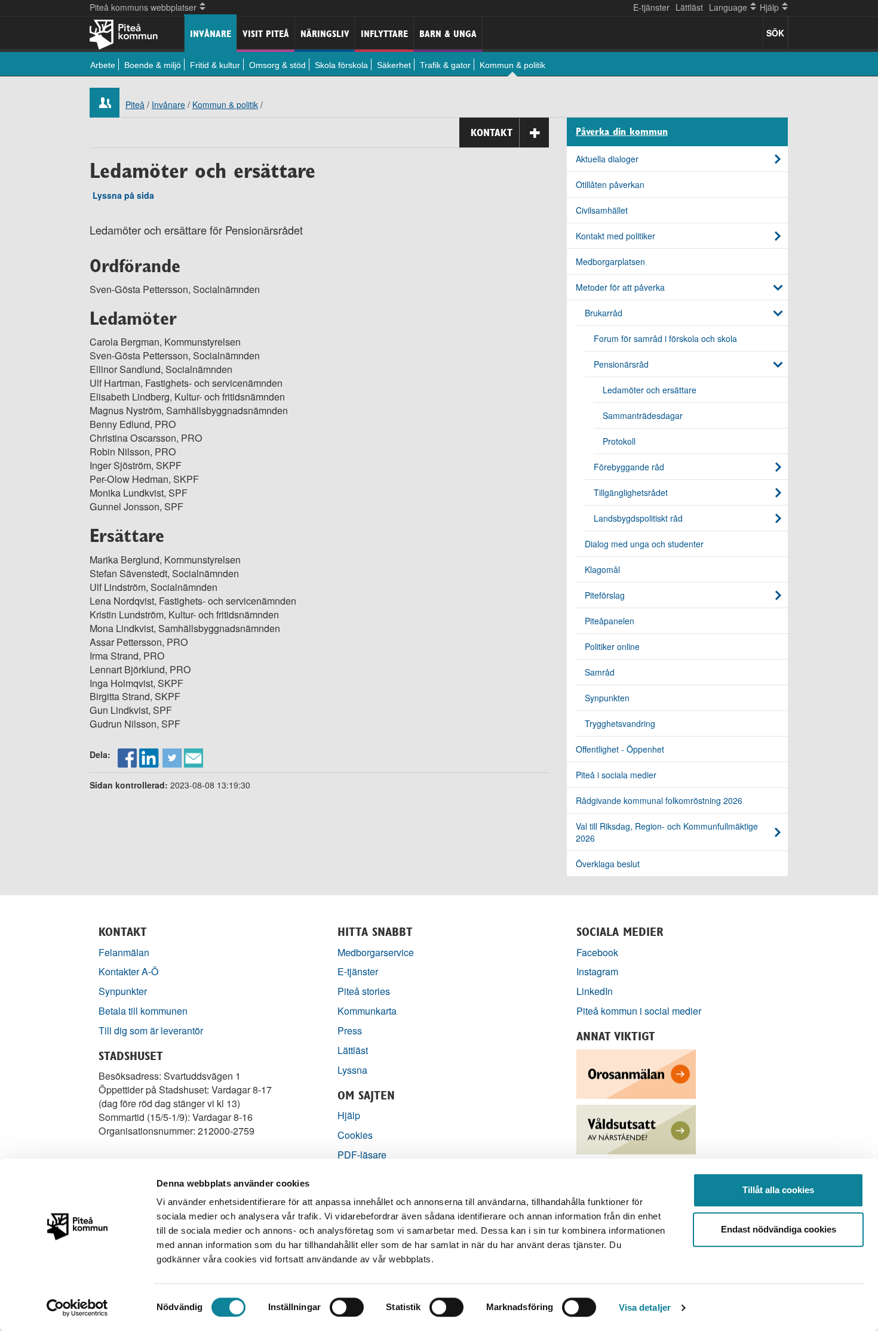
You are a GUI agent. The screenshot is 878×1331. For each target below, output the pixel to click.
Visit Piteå (265, 33)
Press (349, 1030)
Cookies (355, 1135)
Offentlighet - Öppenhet (620, 749)
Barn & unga (448, 33)
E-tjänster (651, 7)
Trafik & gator (445, 65)
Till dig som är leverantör (152, 1030)
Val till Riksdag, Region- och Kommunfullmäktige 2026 (667, 832)
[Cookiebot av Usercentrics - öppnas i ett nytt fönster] (77, 1308)
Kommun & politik (512, 65)
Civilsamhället (602, 210)
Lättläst (689, 7)
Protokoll (619, 441)
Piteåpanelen (609, 621)
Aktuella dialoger (607, 159)
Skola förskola (341, 65)
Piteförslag (605, 595)
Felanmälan (124, 952)
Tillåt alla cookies (778, 1190)
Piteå (135, 104)
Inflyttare (384, 33)
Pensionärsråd (621, 364)
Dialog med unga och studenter (644, 544)
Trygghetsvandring (620, 723)
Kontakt (491, 132)
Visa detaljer (645, 1307)
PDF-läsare (361, 1154)
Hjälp (348, 1115)
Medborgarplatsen (610, 261)
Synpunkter (123, 991)
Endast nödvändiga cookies (778, 1229)
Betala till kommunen (143, 1011)
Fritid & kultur (215, 65)
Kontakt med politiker (615, 236)
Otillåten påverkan (610, 184)
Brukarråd (603, 313)
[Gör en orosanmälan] (636, 1073)
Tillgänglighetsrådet (631, 492)
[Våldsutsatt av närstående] (636, 1128)
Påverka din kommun (622, 132)
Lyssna (352, 1070)
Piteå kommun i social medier (638, 1011)
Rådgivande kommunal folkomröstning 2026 (659, 800)
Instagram (597, 971)
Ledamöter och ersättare (649, 390)
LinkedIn (594, 991)
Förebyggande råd (629, 467)
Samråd (600, 672)
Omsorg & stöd (277, 65)
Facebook (597, 952)
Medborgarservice (375, 952)
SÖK (775, 33)
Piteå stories (363, 991)
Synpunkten (607, 698)
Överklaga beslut (608, 864)
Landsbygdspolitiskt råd (638, 518)
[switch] (347, 1307)
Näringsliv (324, 33)
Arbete (102, 65)
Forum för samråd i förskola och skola (665, 338)
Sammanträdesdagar (643, 415)
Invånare (210, 33)
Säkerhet (394, 65)
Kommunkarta (367, 1011)
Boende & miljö (152, 65)
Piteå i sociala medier (616, 775)
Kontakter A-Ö (129, 971)
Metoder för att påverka (620, 287)
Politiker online (612, 646)
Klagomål (602, 569)
